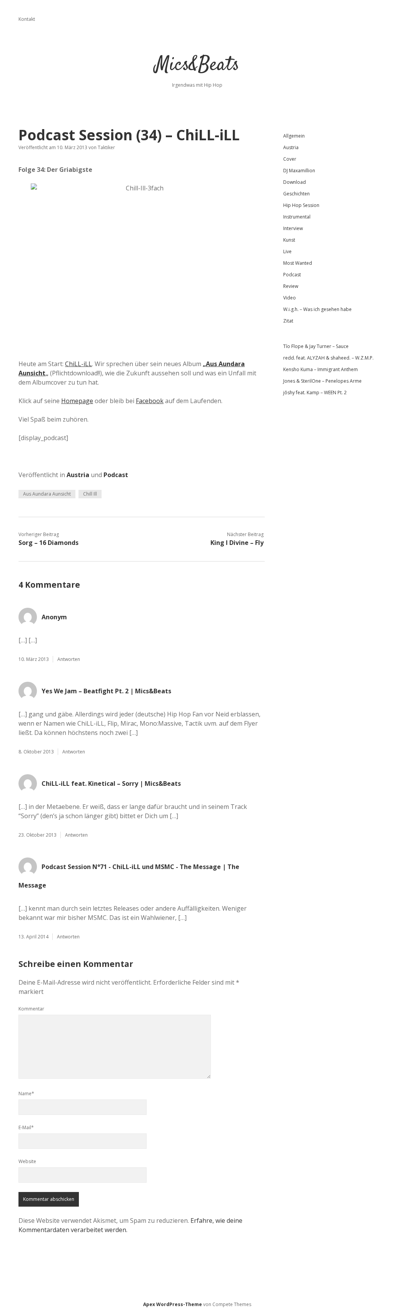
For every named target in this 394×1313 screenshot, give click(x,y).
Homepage (77, 401)
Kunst (289, 240)
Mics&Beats (197, 65)
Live (287, 251)
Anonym (54, 617)
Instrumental (297, 217)
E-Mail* (26, 1127)
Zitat (288, 321)
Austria (78, 475)
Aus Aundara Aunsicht (47, 494)
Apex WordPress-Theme (172, 1304)
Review (290, 286)
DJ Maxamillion (299, 170)
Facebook (150, 401)
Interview (293, 228)
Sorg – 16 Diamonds (48, 542)
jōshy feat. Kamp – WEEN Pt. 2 (315, 392)
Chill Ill (90, 494)
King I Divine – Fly (237, 542)
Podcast (116, 475)
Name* (26, 1093)
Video (289, 297)
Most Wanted (297, 263)
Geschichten (296, 193)
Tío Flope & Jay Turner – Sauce (316, 346)
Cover (289, 159)
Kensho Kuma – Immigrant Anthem (320, 369)
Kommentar (31, 1008)
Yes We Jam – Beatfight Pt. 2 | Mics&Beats (106, 691)
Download (294, 182)
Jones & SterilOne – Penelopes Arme (322, 381)
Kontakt (26, 19)
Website (27, 1161)
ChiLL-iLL (78, 364)
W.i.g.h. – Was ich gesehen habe (317, 309)
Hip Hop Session (301, 205)
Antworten (68, 659)
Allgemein (294, 136)
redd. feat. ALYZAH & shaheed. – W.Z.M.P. (328, 358)
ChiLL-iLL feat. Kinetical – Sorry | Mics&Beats (111, 783)
